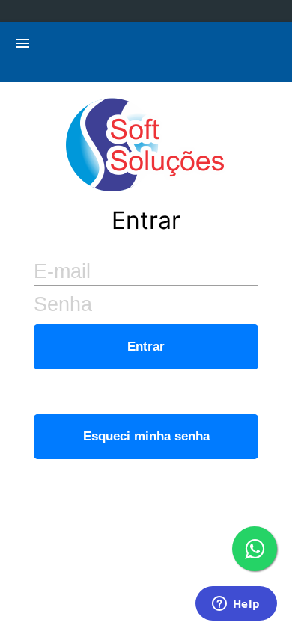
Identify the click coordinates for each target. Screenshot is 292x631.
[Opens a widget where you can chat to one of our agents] (236, 605)
